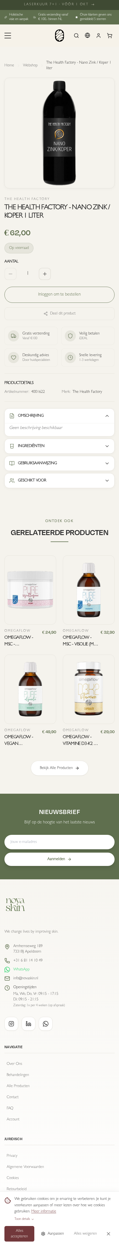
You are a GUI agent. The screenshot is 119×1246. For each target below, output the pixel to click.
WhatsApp (21, 970)
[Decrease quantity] (10, 274)
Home (9, 66)
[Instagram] (11, 1024)
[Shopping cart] (110, 36)
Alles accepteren (19, 1233)
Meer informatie (43, 1211)
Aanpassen (56, 1234)
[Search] (76, 36)
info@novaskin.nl (25, 978)
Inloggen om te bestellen (59, 295)
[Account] (99, 36)
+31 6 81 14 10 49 (28, 961)
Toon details (22, 1219)
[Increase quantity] (45, 274)
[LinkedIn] (28, 1024)
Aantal (11, 262)
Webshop (30, 66)
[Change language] (87, 35)
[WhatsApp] (46, 1024)
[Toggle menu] (7, 35)
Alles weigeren (85, 1234)
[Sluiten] (108, 1234)
